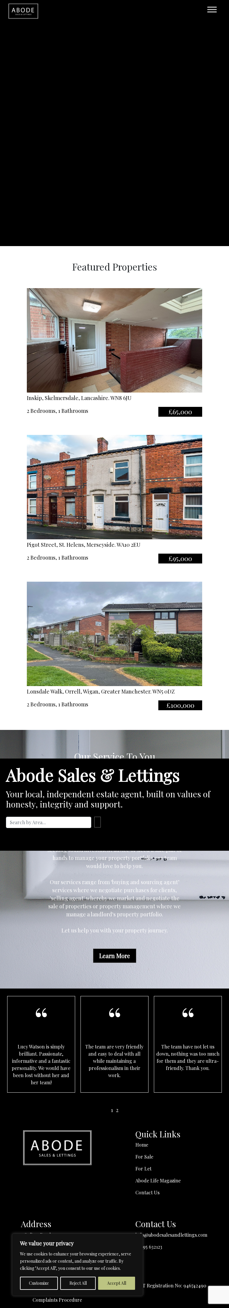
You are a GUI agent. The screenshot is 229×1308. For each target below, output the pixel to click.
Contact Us (147, 1192)
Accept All (116, 1283)
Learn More (114, 956)
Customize (39, 1283)
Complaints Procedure (57, 1300)
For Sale (144, 1156)
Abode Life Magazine (158, 1180)
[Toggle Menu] (212, 9)
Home (141, 1145)
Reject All (78, 1283)
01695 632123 (148, 1247)
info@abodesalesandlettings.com (171, 1235)
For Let (143, 1168)
